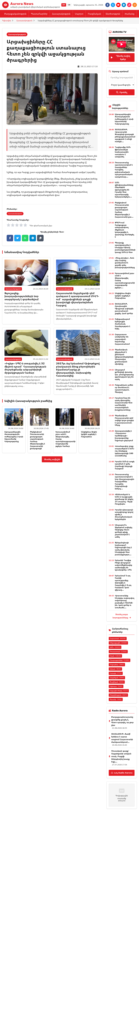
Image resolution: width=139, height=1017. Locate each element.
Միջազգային (118, 643)
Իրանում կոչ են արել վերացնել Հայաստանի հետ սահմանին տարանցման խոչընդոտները (123, 404)
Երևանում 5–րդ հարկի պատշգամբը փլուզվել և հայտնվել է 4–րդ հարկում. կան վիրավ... (123, 582)
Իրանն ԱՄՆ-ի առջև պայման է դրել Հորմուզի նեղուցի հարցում (125, 465)
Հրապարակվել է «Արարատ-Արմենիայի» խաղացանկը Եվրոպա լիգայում (124, 436)
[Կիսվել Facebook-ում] (10, 238)
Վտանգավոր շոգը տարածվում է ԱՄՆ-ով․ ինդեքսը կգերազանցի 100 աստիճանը (124, 451)
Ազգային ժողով (119, 691)
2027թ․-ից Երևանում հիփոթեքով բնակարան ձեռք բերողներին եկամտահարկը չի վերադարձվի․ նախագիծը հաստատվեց (78, 369)
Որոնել (123, 92)
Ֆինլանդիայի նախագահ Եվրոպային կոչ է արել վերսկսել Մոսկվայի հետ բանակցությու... (123, 548)
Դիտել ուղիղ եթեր (123, 57)
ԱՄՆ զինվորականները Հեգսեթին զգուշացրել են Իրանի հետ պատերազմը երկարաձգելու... (124, 189)
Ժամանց (129, 13)
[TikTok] (129, 5)
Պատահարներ (39, 13)
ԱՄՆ (115, 647)
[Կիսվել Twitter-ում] (17, 238)
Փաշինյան (117, 682)
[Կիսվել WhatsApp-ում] (25, 238)
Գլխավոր (6, 20)
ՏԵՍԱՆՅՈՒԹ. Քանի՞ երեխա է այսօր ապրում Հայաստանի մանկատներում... (122, 738)
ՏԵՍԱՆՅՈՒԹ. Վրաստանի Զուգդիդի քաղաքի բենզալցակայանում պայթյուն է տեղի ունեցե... (125, 135)
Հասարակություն (61, 13)
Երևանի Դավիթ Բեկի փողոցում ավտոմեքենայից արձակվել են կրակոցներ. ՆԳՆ (123, 565)
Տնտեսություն (113, 13)
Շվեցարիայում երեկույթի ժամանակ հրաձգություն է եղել (122, 324)
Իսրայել (116, 673)
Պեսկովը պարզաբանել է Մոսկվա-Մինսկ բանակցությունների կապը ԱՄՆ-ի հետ (125, 247)
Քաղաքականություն (15, 13)
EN (69, 5)
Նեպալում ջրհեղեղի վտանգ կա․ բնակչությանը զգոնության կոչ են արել (124, 374)
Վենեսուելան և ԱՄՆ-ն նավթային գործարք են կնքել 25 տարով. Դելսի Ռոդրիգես (124, 499)
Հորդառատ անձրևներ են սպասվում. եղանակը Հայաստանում (122, 339)
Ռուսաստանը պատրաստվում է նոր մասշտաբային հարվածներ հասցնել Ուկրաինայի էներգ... (124, 481)
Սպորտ (79, 13)
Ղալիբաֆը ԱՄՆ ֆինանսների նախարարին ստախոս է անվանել (123, 152)
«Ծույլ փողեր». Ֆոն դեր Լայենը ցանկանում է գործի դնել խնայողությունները (125, 263)
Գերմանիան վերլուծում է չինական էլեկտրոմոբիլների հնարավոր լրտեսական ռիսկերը (124, 356)
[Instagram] (134, 5)
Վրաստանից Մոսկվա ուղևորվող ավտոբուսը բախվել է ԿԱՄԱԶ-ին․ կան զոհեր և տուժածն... (124, 601)
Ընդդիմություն (118, 695)
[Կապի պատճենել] (40, 238)
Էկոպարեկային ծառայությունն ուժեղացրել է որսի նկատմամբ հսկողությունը (13, 436)
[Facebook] (107, 5)
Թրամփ (116, 699)
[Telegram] (124, 5)
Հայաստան (118, 638)
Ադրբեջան (117, 677)
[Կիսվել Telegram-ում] (32, 238)
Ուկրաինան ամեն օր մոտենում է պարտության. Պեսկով (124, 388)
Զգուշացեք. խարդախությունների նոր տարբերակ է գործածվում (21, 296)
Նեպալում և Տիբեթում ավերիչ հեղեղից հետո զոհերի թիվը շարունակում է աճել (123, 531)
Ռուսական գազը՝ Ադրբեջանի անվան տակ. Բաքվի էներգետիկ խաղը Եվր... (121, 756)
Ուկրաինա (117, 664)
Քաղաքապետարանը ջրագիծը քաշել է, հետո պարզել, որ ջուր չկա (122, 721)
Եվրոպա (116, 686)
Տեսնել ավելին (52, 459)
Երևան (115, 669)
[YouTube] (118, 5)
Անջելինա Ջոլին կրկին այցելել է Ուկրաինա (89, 434)
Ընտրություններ (119, 660)
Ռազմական (94, 13)
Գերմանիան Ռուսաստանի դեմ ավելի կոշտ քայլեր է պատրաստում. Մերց (124, 420)
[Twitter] (113, 5)
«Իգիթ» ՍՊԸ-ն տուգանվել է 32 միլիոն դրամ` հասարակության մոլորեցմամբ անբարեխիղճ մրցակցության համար (25, 368)
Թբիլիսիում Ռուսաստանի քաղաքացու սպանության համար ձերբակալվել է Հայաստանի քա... (124, 209)
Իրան (115, 656)
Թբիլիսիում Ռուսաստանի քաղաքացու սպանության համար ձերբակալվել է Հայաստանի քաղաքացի (37, 440)
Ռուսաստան (118, 651)
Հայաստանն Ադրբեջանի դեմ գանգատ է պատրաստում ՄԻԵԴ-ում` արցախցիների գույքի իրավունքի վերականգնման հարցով (77, 299)
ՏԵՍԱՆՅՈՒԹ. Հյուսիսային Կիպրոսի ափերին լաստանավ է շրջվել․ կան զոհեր (124, 308)
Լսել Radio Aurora (123, 772)
